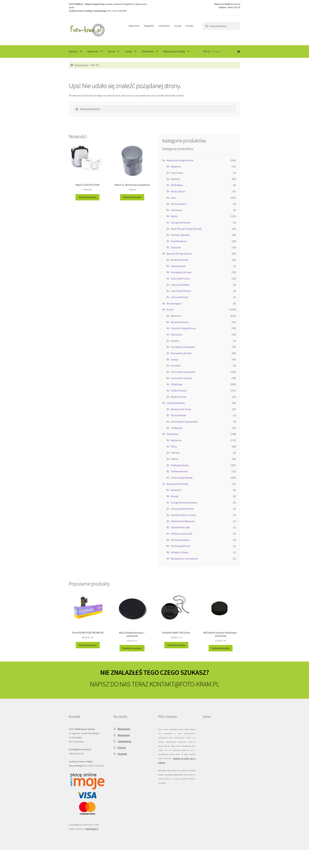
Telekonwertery (179, 471)
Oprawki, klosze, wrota (183, 515)
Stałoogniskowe (179, 465)
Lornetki (175, 365)
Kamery (175, 340)
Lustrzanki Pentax (181, 290)
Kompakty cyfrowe (181, 272)
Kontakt (189, 25)
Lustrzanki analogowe (183, 371)
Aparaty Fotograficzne (179, 253)
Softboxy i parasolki (181, 533)
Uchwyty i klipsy (179, 552)
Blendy (174, 496)
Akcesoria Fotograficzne (180, 160)
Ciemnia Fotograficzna (183, 328)
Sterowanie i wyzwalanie (184, 421)
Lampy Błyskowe (176, 402)
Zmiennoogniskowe (182, 477)
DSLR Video (177, 185)
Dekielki (175, 179)
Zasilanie (176, 247)
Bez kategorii (174, 303)
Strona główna (81, 65)
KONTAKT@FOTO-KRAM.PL (184, 684)
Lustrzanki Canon (180, 278)
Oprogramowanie (180, 222)
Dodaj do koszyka (87, 197)
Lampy (128, 51)
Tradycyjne (177, 427)
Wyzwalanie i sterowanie (184, 558)
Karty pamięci (178, 203)
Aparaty (73, 51)
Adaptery (176, 166)
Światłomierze (179, 241)
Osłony (174, 458)
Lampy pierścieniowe (182, 508)
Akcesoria (92, 51)
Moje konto (134, 25)
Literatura (176, 210)
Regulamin (149, 25)
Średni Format (179, 390)
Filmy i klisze (178, 191)
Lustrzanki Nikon (180, 284)
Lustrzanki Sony (179, 297)
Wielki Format (178, 396)
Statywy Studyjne (180, 539)
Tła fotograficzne (180, 546)
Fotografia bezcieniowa (184, 502)
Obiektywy (148, 51)
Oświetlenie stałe (180, 527)
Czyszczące (177, 172)
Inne (173, 197)
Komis (111, 51)
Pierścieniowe (178, 415)
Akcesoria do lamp (181, 409)
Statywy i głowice (180, 234)
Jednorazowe (178, 266)
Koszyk (178, 25)
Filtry (174, 446)
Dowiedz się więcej (132, 648)
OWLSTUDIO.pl (92, 829)
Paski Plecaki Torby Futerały (186, 228)
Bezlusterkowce (179, 259)
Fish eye (175, 452)
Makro (174, 216)
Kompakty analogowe (183, 346)
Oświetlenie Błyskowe (183, 521)
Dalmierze (176, 334)
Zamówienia (164, 25)
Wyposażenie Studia (174, 51)
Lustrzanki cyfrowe (181, 378)
